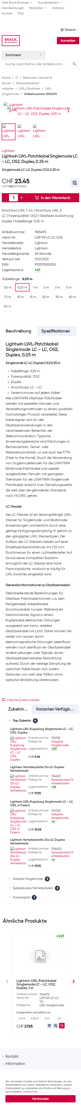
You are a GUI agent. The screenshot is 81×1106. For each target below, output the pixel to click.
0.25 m (35, 1018)
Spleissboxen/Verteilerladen (62, 781)
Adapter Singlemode (60, 743)
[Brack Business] (11, 40)
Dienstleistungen (13, 8)
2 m (47, 1018)
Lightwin (8, 151)
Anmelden (68, 41)
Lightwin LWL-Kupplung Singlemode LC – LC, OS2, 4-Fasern (42, 803)
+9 (59, 1018)
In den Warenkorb (55, 197)
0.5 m (22, 1018)
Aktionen (58, 8)
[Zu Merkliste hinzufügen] (74, 182)
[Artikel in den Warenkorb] (62, 1025)
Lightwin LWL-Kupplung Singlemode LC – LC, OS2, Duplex (42, 730)
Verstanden (40, 1099)
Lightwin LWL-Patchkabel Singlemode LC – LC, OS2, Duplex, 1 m (36, 984)
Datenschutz (30, 1091)
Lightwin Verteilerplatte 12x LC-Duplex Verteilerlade (37, 768)
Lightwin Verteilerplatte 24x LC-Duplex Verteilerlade (37, 841)
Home (6, 77)
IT (17, 77)
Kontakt (7, 13)
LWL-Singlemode (52, 1005)
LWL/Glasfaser (29, 88)
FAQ (21, 13)
